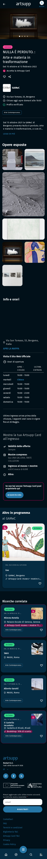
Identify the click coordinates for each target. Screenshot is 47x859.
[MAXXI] (37, 649)
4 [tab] (27, 36)
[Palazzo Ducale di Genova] (37, 613)
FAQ (5, 823)
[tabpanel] (23, 23)
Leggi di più (9, 134)
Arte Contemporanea (12, 112)
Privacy (6, 840)
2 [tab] (22, 36)
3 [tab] (25, 36)
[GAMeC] (7, 88)
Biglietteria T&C (10, 832)
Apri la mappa (11, 348)
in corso (37, 528)
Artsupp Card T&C (11, 836)
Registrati (22, 809)
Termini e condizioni (12, 827)
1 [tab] (19, 36)
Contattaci (8, 819)
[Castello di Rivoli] (37, 719)
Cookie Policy (9, 844)
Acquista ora (14, 495)
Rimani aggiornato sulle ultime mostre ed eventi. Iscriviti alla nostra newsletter (21, 796)
